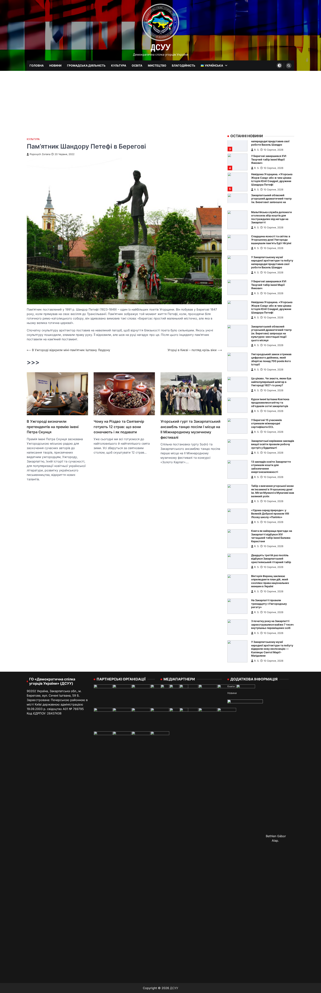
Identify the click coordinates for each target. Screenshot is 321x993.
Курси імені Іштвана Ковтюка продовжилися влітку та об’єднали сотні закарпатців (270, 403)
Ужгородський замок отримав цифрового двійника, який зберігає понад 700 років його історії (271, 359)
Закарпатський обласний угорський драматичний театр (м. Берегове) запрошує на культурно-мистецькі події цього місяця (271, 181)
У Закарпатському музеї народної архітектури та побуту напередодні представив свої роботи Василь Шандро (272, 262)
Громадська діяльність (86, 65)
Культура (118, 65)
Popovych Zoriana (40, 154)
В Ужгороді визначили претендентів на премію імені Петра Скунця (53, 426)
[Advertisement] (160, 99)
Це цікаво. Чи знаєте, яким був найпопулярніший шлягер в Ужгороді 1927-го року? (271, 382)
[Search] (288, 65)
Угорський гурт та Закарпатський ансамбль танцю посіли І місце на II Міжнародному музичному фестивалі (190, 429)
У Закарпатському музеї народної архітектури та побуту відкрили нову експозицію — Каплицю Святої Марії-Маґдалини (272, 648)
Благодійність (183, 65)
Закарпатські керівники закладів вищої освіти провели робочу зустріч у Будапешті (272, 444)
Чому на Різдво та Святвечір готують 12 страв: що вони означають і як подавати (119, 426)
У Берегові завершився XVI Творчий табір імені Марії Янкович (268, 285)
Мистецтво (157, 65)
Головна (37, 65)
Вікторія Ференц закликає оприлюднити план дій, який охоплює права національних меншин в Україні (270, 581)
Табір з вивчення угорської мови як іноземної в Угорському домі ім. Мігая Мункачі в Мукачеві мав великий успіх (272, 491)
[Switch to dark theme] (279, 65)
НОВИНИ (55, 65)
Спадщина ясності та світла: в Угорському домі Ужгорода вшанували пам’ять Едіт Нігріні (271, 240)
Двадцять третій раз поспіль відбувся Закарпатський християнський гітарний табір (271, 559)
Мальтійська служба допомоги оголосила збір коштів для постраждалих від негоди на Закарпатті (271, 217)
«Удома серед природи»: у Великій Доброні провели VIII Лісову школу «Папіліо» (270, 514)
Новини (232, 693)
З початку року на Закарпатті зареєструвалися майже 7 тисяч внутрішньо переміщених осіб (272, 624)
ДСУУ (160, 46)
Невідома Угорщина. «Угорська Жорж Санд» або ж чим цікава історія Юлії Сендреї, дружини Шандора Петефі (271, 158)
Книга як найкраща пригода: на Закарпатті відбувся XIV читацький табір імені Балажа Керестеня (271, 536)
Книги (231, 686)
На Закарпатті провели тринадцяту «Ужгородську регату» (269, 604)
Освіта (137, 65)
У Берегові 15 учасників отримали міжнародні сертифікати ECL (266, 423)
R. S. (256, 147)
